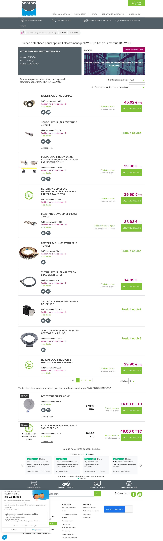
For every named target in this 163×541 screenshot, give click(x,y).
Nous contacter (67, 521)
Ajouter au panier (132, 108)
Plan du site (66, 524)
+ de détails (46, 106)
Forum (94, 14)
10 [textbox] (130, 381)
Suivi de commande (69, 527)
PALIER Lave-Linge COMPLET (57, 96)
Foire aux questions (69, 507)
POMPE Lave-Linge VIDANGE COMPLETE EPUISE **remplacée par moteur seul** (59, 160)
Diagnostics (134, 14)
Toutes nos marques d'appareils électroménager (42, 33)
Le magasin (80, 14)
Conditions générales (69, 537)
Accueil (22, 32)
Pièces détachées (61, 14)
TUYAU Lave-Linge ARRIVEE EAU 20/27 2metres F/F (59, 273)
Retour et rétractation (70, 514)
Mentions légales (68, 534)
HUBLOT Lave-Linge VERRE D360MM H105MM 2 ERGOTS (57, 361)
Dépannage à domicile (112, 14)
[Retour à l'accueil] (29, 8)
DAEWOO (63, 33)
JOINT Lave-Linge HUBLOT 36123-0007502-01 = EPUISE (60, 332)
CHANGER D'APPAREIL (133, 49)
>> (90, 380)
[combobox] (137, 80)
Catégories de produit (91, 511)
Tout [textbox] (132, 80)
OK (97, 494)
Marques (65, 517)
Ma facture (66, 531)
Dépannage (87, 514)
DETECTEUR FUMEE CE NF (55, 396)
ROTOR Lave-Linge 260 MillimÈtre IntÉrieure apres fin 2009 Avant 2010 (58, 191)
